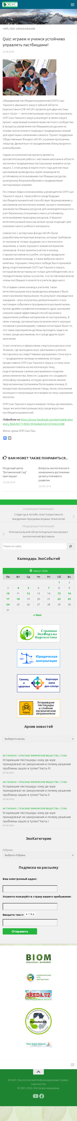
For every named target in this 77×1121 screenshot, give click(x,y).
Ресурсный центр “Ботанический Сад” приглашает (15, 472)
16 (69, 593)
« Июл (37, 615)
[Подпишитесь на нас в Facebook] (41, 1110)
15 (59, 593)
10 (7, 593)
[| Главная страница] (12, 4)
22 (59, 598)
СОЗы (64, 755)
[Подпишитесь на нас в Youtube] (35, 1110)
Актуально (10, 755)
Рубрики (8, 849)
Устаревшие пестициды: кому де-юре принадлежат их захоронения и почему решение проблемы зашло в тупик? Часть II (37, 790)
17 (7, 598)
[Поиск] (70, 546)
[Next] (44, 980)
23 (69, 598)
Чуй (5, 28)
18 (18, 598)
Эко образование (22, 28)
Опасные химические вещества (39, 755)
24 (7, 604)
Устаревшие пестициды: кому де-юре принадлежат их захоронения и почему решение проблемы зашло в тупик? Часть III (37, 764)
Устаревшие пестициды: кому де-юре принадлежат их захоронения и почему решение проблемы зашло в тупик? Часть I (37, 817)
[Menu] (72, 4)
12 (28, 593)
